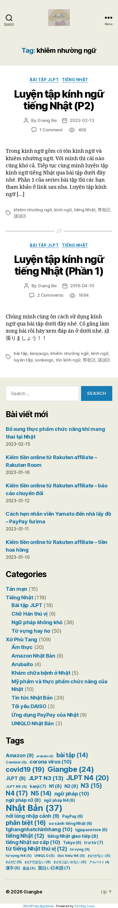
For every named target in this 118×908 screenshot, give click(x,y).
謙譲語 (20, 216)
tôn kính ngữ (68, 360)
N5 (41, 793)
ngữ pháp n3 (23, 800)
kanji (38, 786)
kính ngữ (63, 209)
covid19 (25, 769)
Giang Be (47, 120)
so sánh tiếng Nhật (70, 823)
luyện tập (23, 360)
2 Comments (50, 295)
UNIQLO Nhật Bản (32, 723)
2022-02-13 (82, 120)
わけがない (99, 855)
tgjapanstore (91, 829)
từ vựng (80, 849)
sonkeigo (44, 360)
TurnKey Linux (84, 906)
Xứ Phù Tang (21, 639)
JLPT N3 (46, 778)
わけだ (14, 862)
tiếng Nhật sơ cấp (33, 842)
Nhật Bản (34, 808)
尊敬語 (104, 209)
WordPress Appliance (38, 906)
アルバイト (99, 862)
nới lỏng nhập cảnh (32, 816)
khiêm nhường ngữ (33, 209)
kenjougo (39, 353)
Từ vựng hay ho (30, 631)
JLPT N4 (87, 778)
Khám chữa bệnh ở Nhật (40, 673)
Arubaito (22, 664)
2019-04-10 (82, 285)
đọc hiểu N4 (71, 855)
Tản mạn (16, 589)
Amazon (20, 755)
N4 (17, 793)
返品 (29, 868)
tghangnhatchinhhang (39, 829)
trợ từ (93, 842)
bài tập (72, 755)
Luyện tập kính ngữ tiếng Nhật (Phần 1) (59, 265)
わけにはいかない (70, 862)
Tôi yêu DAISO (28, 706)
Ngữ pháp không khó (36, 622)
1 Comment (51, 129)
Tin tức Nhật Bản (32, 698)
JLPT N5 (16, 786)
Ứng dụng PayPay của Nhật (45, 715)
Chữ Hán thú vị (29, 614)
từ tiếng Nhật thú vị (36, 848)
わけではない (38, 862)
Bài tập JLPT (44, 79)
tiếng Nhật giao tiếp (72, 836)
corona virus (51, 762)
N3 (91, 785)
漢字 (13, 868)
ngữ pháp (71, 794)
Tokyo (72, 842)
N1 (55, 786)
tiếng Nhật (84, 209)
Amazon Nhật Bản (33, 656)
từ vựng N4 (19, 855)
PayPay (72, 816)
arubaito (45, 756)
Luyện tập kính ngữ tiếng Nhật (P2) (59, 100)
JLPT (16, 778)
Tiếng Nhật (75, 79)
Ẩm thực (22, 647)
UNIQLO (44, 855)
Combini (16, 762)
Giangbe (71, 769)
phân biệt (26, 822)
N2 (71, 786)
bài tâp (20, 353)
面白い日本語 (54, 868)
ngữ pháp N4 (59, 800)
